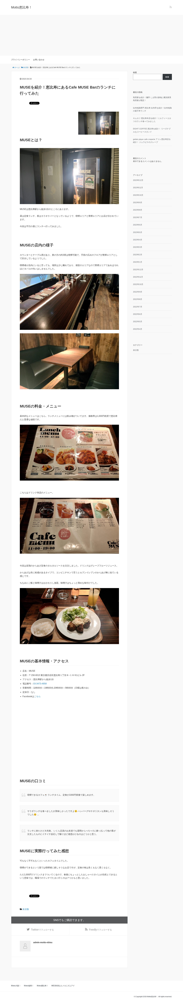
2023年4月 (137, 240)
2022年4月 (137, 329)
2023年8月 (137, 210)
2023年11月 (138, 187)
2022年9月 (137, 292)
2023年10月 (138, 195)
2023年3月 (137, 247)
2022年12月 (138, 269)
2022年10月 (138, 284)
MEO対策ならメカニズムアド (63, 986)
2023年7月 (137, 217)
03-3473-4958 (40, 684)
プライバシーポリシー (20, 60)
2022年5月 (137, 321)
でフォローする (42, 929)
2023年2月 (137, 255)
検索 (135, 72)
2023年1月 (137, 262)
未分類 (25, 909)
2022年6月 (137, 314)
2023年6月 (137, 225)
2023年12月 (138, 180)
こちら (37, 696)
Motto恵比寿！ (21, 7)
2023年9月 (137, 202)
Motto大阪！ (16, 986)
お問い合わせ (38, 60)
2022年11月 (138, 277)
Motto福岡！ (29, 986)
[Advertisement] (91, 35)
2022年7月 (137, 307)
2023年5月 (137, 232)
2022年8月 (137, 299)
